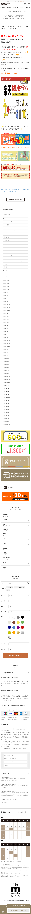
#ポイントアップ (6, 189)
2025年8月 (6, 316)
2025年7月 (6, 319)
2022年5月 (6, 409)
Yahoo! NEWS (8, 249)
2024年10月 (6, 346)
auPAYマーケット (9, 234)
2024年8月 (6, 352)
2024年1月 (6, 373)
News (4, 246)
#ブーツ (8, 590)
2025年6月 (6, 322)
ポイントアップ (7, 222)
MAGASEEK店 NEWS (10, 255)
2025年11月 (6, 307)
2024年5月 (6, 361)
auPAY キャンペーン (9, 231)
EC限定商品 (3, 7)
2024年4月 (6, 364)
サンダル (9, 7)
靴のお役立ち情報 (20, 900)
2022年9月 (6, 400)
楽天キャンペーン (9, 237)
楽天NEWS (7, 267)
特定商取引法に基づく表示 (10, 758)
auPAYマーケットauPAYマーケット (14, 261)
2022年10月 (6, 397)
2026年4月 (6, 292)
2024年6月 (6, 358)
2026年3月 (6, 295)
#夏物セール (12, 191)
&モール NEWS (8, 252)
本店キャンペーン (9, 240)
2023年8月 (6, 385)
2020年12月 (6, 424)
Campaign (6, 228)
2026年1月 (6, 301)
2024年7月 (6, 355)
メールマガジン (12, 487)
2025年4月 (6, 328)
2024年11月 (6, 343)
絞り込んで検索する (15, 655)
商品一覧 (28, 7)
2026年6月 (6, 286)
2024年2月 (6, 370)
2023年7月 (6, 388)
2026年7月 (6, 283)
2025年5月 (6, 325)
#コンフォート (10, 587)
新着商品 (22, 7)
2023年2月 (6, 394)
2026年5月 (6, 289)
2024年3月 (6, 367)
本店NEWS (7, 264)
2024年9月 (6, 349)
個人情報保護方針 (8, 762)
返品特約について (8, 765)
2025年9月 (6, 313)
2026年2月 (6, 298)
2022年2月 (6, 415)
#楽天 (24, 189)
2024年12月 (6, 340)
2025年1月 (6, 337)
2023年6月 (6, 391)
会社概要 (4, 900)
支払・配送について (9, 755)
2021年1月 (6, 421)
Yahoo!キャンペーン (9, 243)
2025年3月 (6, 331)
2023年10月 (6, 382)
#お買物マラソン (17, 189)
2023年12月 (6, 376)
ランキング (15, 7)
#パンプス (16, 587)
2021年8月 (6, 418)
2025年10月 (6, 310)
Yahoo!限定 (6, 225)
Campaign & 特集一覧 (15, 200)
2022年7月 (6, 403)
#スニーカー (22, 587)
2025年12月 (6, 304)
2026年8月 (6, 280)
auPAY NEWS (8, 258)
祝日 (4, 219)
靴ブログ (5, 270)
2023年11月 (6, 379)
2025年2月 (6, 334)
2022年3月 (6, 412)
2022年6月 (6, 406)
